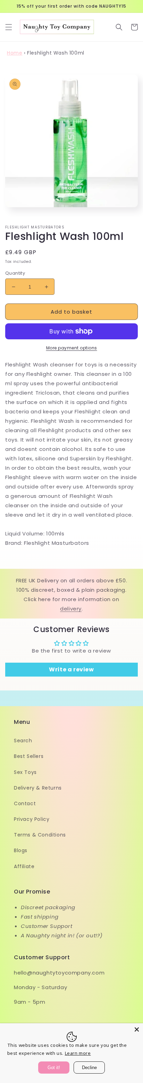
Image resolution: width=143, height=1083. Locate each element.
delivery (71, 608)
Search (23, 740)
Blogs (20, 850)
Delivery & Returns (38, 787)
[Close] (136, 1029)
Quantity (15, 273)
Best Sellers (28, 756)
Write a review (71, 669)
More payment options (71, 348)
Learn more (78, 1053)
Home (14, 52)
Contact (25, 803)
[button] (8, 27)
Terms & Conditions (40, 834)
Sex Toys (25, 772)
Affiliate (24, 866)
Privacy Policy (31, 819)
